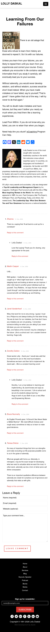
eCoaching (31, 131)
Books (25, 583)
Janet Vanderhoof (14, 308)
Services (25, 570)
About (25, 567)
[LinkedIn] (33, 616)
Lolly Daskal (11, 3)
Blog (25, 573)
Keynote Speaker (25, 577)
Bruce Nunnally (13, 414)
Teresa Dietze (12, 443)
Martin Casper (13, 266)
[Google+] (20, 616)
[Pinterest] (24, 616)
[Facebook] (12, 616)
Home (25, 563)
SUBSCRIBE (25, 609)
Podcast (25, 580)
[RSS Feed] (29, 616)
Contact (25, 590)
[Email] (37, 616)
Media (25, 587)
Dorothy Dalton (13, 350)
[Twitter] (16, 616)
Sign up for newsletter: (25, 599)
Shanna (10, 219)
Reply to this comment (15, 232)
